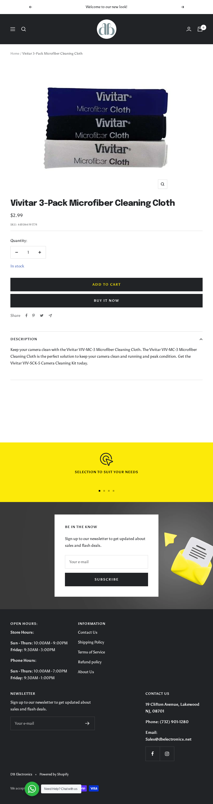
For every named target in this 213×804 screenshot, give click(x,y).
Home (14, 53)
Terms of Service (91, 652)
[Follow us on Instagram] (167, 754)
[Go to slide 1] (99, 491)
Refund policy (90, 662)
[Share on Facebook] (26, 315)
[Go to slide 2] (104, 491)
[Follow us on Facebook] (152, 754)
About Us (86, 672)
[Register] (87, 723)
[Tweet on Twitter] (41, 315)
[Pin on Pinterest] (33, 315)
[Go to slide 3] (109, 491)
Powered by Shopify (54, 774)
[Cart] (200, 29)
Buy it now (106, 301)
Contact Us (87, 632)
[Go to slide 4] (113, 491)
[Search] (23, 29)
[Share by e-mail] (50, 315)
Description (23, 339)
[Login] (189, 29)
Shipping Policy (91, 642)
